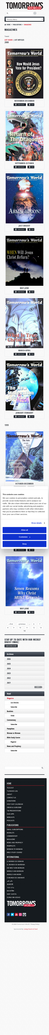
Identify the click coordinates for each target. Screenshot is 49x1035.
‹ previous (22, 624)
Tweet (7, 36)
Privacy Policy (35, 924)
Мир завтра (12, 894)
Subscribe (14, 707)
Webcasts (10, 817)
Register (13, 742)
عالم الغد (10, 881)
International (13, 857)
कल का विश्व (10, 891)
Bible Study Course (13, 737)
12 (34, 628)
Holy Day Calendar (15, 804)
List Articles (19, 40)
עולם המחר (10, 888)
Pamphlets (10, 728)
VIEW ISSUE (21, 104)
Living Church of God (30, 929)
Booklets (10, 711)
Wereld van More (14, 874)
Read (9, 693)
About (9, 794)
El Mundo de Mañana (16, 865)
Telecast (10, 788)
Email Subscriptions (15, 829)
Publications (17, 25)
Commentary (11, 720)
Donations (11, 801)
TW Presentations (14, 811)
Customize (23, 537)
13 (41, 628)
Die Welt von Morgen (15, 868)
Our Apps (10, 814)
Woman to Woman (13, 733)
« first (11, 624)
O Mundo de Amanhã (15, 878)
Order (12, 715)
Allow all (24, 530)
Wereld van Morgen (15, 871)
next (38, 687)
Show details (36, 523)
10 (20, 628)
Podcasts (10, 821)
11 (27, 628)
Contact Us (11, 798)
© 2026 (14, 924)
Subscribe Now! (11, 646)
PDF (32, 104)
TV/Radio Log (12, 791)
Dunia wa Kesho (13, 897)
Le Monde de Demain (15, 861)
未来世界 (10, 884)
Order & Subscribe (14, 807)
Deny (24, 544)
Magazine (10, 698)
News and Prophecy (14, 746)
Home (8, 25)
